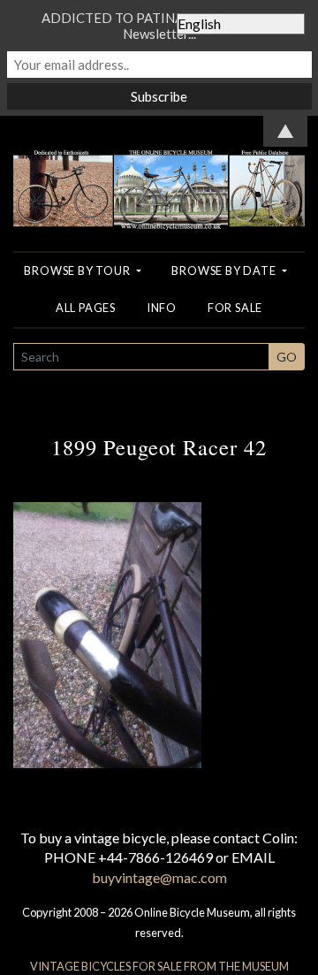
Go (286, 356)
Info (162, 308)
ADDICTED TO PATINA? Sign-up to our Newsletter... (159, 26)
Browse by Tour (78, 270)
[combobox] (141, 356)
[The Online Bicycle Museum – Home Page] (159, 171)
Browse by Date (224, 270)
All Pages (86, 308)
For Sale (235, 308)
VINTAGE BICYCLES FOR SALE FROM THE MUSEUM (159, 966)
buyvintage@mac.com (159, 877)
